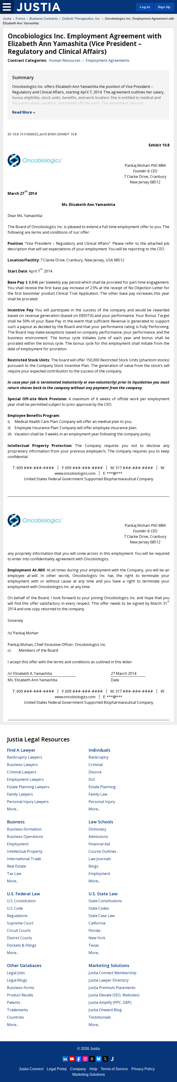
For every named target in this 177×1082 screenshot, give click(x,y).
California (96, 923)
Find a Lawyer (21, 750)
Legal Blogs (17, 980)
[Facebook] (78, 1059)
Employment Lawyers (25, 779)
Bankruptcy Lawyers (24, 757)
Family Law (97, 794)
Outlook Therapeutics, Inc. (81, 18)
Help (93, 1069)
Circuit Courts (19, 930)
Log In (145, 7)
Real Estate (16, 866)
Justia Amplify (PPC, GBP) (109, 1002)
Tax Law (14, 873)
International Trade (24, 858)
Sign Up (164, 7)
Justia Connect (31, 1069)
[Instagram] (85, 1059)
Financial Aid (99, 843)
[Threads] (92, 1059)
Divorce (95, 772)
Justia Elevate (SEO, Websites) (113, 995)
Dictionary (97, 829)
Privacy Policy (143, 1069)
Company (78, 1069)
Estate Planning (102, 786)
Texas (93, 945)
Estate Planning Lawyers (28, 786)
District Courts (19, 937)
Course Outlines (102, 851)
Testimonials (99, 1017)
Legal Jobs (16, 972)
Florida (94, 930)
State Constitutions (105, 900)
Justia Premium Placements (112, 987)
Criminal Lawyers (21, 772)
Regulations (17, 915)
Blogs (93, 866)
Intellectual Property (24, 851)
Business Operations (25, 836)
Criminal (95, 764)
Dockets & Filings (21, 945)
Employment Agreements (108, 60)
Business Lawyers (22, 764)
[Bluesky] (98, 1059)
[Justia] (38, 7)
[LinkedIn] (65, 1059)
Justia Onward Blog (105, 1009)
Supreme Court (20, 923)
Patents (13, 1002)
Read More (22, 112)
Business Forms (20, 987)
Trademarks (17, 1009)
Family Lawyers (20, 794)
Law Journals (99, 858)
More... (12, 809)
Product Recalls (20, 995)
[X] (105, 1059)
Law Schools (100, 822)
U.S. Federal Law (23, 893)
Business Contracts (44, 18)
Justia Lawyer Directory (108, 980)
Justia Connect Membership (112, 972)
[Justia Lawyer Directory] (112, 1059)
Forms (20, 18)
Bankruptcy (98, 757)
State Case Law (101, 915)
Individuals (99, 750)
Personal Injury (101, 801)
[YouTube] (72, 1059)
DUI (91, 779)
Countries (15, 1017)
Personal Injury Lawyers (28, 801)
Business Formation (24, 829)
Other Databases (24, 965)
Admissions (98, 836)
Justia (7, 18)
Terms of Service (114, 1069)
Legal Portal (57, 1069)
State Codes (98, 908)
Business (16, 822)
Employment (18, 843)
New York (96, 937)
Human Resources (64, 60)
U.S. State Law (103, 893)
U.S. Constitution (21, 900)
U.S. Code (15, 908)
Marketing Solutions (108, 965)
